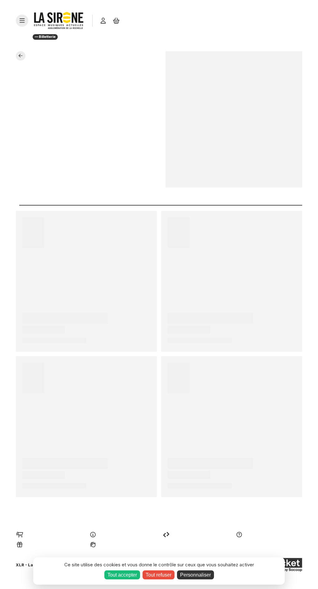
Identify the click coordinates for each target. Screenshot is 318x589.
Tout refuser (158, 575)
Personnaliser (195, 575)
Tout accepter (122, 575)
